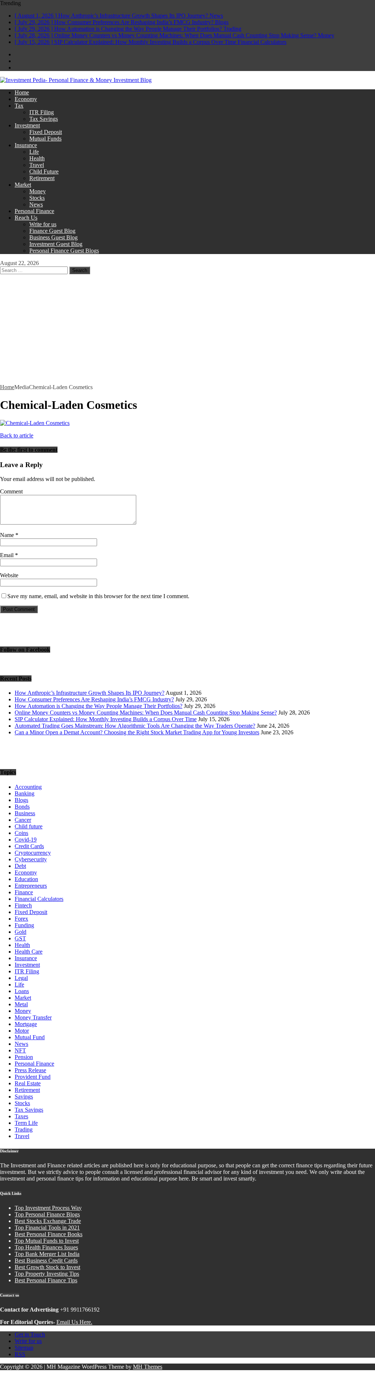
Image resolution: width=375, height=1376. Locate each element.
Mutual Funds (45, 138)
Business (25, 813)
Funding (24, 925)
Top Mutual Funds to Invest (47, 1241)
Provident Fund (33, 1077)
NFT (20, 1050)
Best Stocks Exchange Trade (48, 1221)
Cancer (23, 820)
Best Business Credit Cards (46, 1260)
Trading (24, 1129)
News (36, 204)
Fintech (23, 905)
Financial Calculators (39, 899)
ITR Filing (41, 112)
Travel (36, 165)
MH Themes (147, 1367)
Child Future (44, 171)
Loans (22, 991)
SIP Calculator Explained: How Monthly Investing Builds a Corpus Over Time (106, 719)
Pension (24, 1057)
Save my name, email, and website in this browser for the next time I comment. (98, 596)
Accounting (28, 787)
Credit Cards (29, 846)
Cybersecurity (31, 859)
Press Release (30, 1070)
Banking (24, 793)
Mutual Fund (30, 1037)
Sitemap (24, 1348)
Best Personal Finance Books (48, 1234)
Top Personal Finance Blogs (47, 1214)
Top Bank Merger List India (47, 1254)
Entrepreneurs (31, 886)
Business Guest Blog (53, 237)
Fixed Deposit (45, 132)
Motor (22, 1031)
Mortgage (26, 1024)
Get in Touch (30, 1334)
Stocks (37, 198)
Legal (21, 978)
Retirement (42, 178)
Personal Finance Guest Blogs (64, 250)
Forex (21, 919)
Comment (11, 491)
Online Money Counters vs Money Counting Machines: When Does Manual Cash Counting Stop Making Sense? (146, 712)
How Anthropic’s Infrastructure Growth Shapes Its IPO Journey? (89, 693)
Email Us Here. (74, 1322)
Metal (21, 1004)
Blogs (21, 800)
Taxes (21, 1116)
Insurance (26, 145)
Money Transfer (33, 1017)
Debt (20, 866)
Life (34, 152)
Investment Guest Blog (55, 244)
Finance (24, 892)
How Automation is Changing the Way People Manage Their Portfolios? (98, 706)
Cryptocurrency (33, 853)
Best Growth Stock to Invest (47, 1267)
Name (7, 535)
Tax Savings (43, 119)
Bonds (22, 806)
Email (7, 555)
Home (22, 92)
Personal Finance (34, 211)
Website (9, 575)
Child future (28, 826)
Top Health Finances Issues (46, 1247)
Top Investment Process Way (48, 1208)
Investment (27, 125)
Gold (20, 932)
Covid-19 (26, 839)
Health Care (28, 951)
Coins (21, 833)
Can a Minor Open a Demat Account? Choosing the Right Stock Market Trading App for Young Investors (137, 732)
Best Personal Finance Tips (46, 1280)
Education (26, 879)
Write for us (42, 224)
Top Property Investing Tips (47, 1274)
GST (20, 938)
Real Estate (28, 1083)
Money (37, 191)
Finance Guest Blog (52, 231)
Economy (26, 99)
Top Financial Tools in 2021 (47, 1227)
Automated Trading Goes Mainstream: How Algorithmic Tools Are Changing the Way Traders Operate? (135, 726)
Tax (19, 105)
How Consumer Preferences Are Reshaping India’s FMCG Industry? (94, 699)
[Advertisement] (187, 329)
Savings (24, 1096)
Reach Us (26, 218)
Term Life (26, 1123)
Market (23, 185)
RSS (20, 1354)
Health (37, 158)
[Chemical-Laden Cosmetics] (35, 423)
